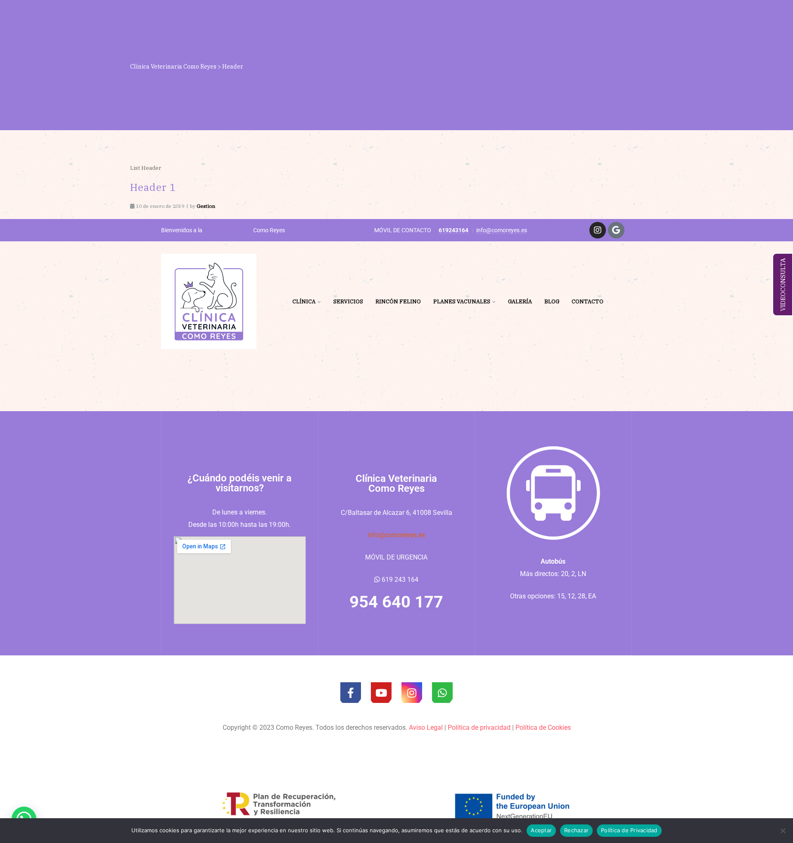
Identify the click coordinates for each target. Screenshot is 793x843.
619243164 (453, 230)
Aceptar (541, 830)
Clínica (304, 301)
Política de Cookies (543, 727)
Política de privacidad (479, 727)
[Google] (616, 230)
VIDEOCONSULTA (783, 284)
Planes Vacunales (461, 301)
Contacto (587, 301)
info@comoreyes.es (501, 230)
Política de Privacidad (629, 830)
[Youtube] (381, 692)
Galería (520, 301)
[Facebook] (350, 692)
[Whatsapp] (442, 692)
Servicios (348, 301)
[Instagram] (597, 230)
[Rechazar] (783, 830)
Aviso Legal (426, 727)
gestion (206, 206)
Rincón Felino (398, 301)
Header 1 (153, 187)
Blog (551, 301)
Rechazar (576, 830)
